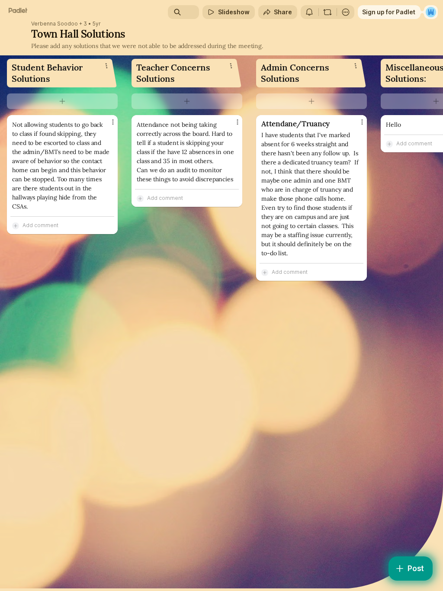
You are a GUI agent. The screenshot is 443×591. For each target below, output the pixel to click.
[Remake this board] (327, 12)
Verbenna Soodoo (54, 24)
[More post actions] (107, 125)
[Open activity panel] (309, 12)
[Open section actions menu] (106, 65)
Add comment (40, 225)
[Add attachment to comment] (15, 225)
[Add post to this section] (62, 101)
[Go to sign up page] (431, 12)
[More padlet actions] (345, 12)
